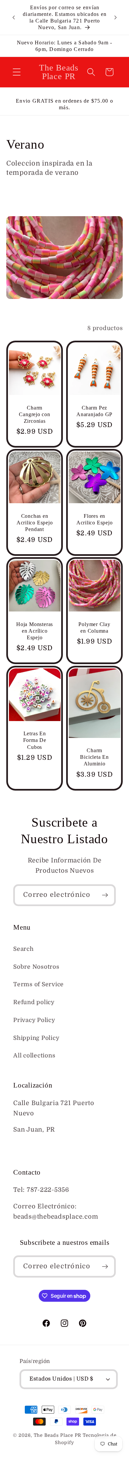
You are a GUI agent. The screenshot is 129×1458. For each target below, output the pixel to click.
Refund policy (34, 1002)
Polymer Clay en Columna (94, 627)
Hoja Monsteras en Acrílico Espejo (34, 630)
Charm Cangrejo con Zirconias (34, 414)
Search (23, 949)
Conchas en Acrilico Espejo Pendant (35, 522)
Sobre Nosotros (36, 966)
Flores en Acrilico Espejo (94, 519)
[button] (17, 72)
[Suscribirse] (105, 895)
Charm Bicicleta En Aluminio (94, 757)
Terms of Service (38, 984)
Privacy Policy (34, 1020)
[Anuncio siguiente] (115, 17)
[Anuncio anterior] (13, 17)
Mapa (22, 1146)
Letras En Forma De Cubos (34, 740)
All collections (34, 1055)
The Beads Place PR (58, 1435)
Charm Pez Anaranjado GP (94, 411)
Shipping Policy (36, 1038)
